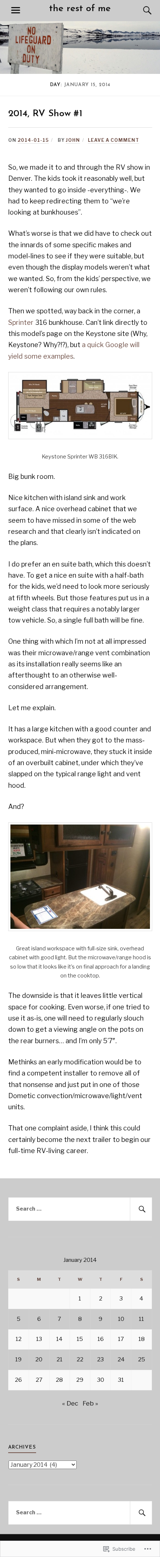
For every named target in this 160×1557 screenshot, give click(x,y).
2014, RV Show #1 (45, 113)
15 (80, 1338)
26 (18, 1379)
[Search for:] (80, 1209)
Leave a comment (113, 140)
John (73, 140)
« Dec (70, 1403)
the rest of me (80, 8)
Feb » (90, 1403)
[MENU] (15, 10)
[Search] (140, 10)
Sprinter (20, 322)
